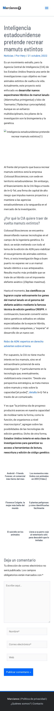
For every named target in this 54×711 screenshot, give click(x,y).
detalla (33, 392)
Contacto (38, 703)
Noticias (8, 55)
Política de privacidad (33, 698)
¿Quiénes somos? (21, 703)
